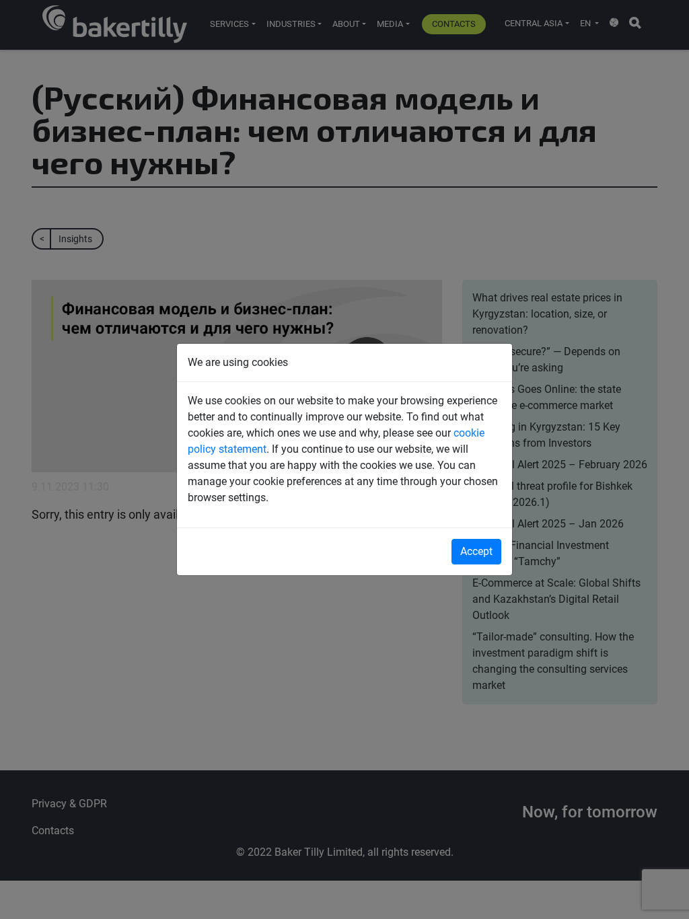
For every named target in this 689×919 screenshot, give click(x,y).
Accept (476, 551)
